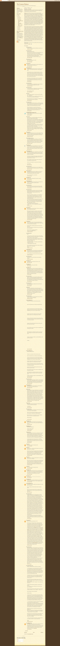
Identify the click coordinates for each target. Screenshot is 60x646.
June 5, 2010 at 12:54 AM (29, 100)
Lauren (18, 41)
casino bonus (35, 628)
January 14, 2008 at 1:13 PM (29, 57)
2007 (18, 16)
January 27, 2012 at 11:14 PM (29, 143)
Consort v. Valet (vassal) (20, 20)
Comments (19, 641)
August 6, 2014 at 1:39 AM (29, 424)
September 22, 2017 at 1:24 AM (30, 621)
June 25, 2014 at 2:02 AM (29, 419)
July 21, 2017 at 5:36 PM (29, 518)
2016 (18, 14)
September (19, 26)
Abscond (19, 21)
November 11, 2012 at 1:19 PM (29, 231)
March (19, 29)
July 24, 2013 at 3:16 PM (29, 285)
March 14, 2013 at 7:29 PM (29, 262)
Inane (18, 22)
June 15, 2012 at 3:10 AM (29, 179)
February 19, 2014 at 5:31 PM (29, 387)
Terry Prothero (29, 300)
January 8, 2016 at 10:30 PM (29, 474)
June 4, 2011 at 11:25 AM (29, 130)
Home (34, 632)
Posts (18, 639)
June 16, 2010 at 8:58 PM (29, 110)
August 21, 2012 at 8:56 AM (29, 219)
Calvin (28, 221)
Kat (27, 447)
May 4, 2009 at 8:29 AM (29, 81)
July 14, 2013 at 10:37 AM (29, 281)
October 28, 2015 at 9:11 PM (29, 455)
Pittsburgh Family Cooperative (31, 112)
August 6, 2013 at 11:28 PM (29, 294)
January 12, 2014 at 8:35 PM (29, 383)
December (19, 17)
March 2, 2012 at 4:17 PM (29, 149)
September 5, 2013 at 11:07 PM (29, 298)
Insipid (18, 24)
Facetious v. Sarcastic (20, 25)
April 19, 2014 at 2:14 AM (29, 401)
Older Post (42, 632)
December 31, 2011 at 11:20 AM (30, 136)
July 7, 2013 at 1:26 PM (29, 274)
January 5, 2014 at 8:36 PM (29, 377)
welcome (21, 11)
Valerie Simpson (29, 483)
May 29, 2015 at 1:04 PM (29, 442)
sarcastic (41, 19)
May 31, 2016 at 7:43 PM (29, 477)
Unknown (28, 177)
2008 (18, 15)
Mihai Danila (28, 67)
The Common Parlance (23, 4)
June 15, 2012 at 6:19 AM (29, 183)
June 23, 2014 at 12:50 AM (29, 407)
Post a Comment (26, 630)
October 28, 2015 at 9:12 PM (29, 464)
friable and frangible (35, 542)
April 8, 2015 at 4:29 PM (29, 430)
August (19, 27)
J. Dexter (28, 264)
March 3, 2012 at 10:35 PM (29, 164)
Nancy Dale (28, 170)
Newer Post (25, 632)
